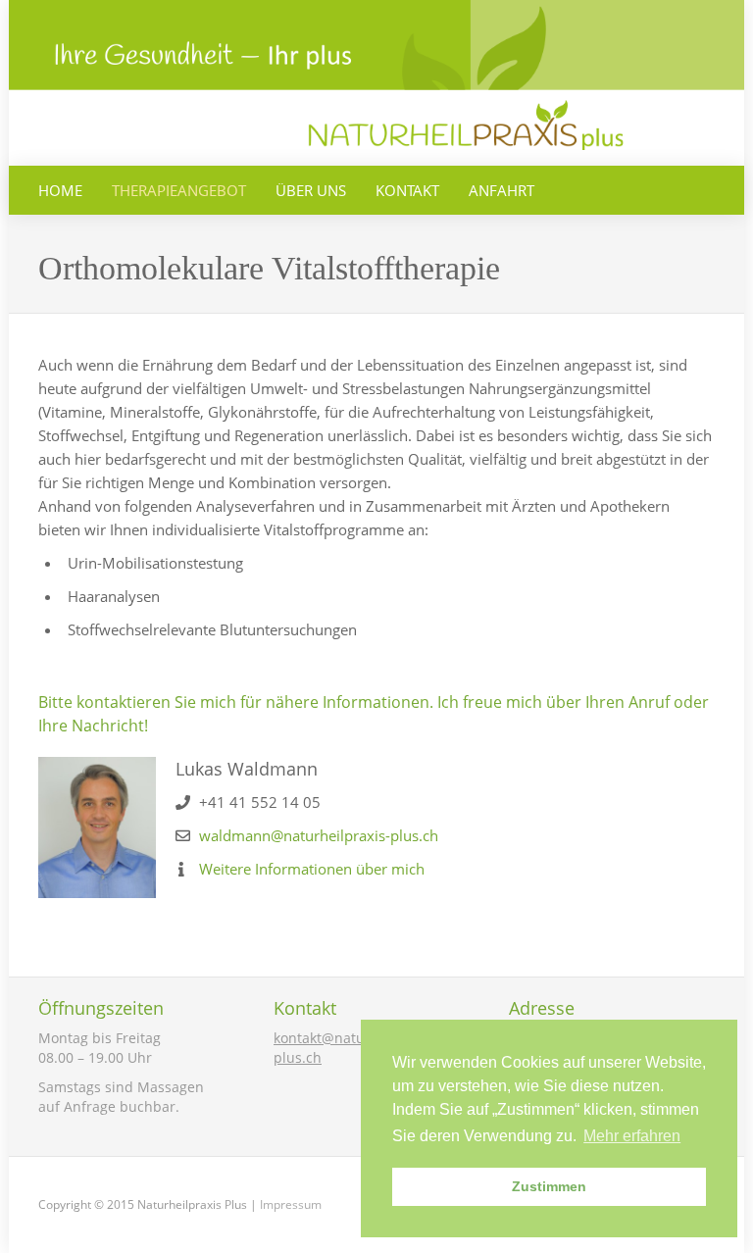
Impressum (291, 1204)
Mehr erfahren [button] (631, 1136)
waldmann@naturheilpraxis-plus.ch (318, 835)
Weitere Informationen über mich (312, 868)
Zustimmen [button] (549, 1186)
